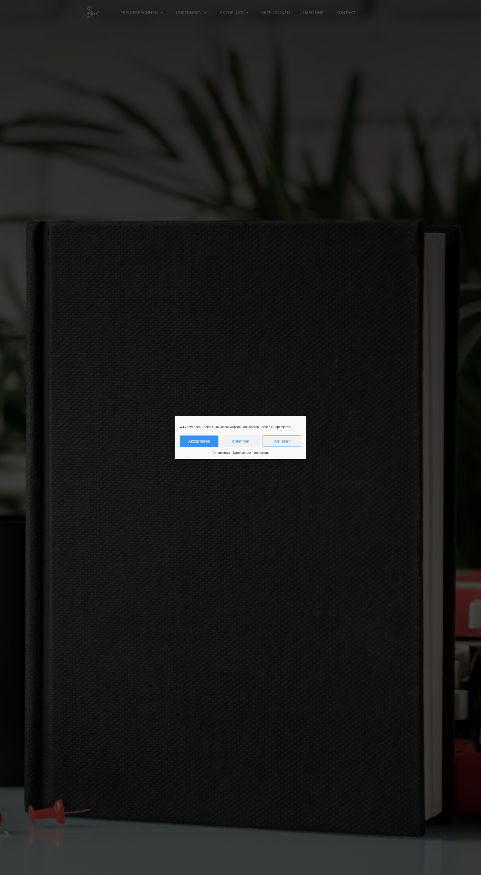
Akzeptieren (199, 441)
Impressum (261, 453)
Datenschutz (221, 453)
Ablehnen (240, 441)
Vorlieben (282, 441)
